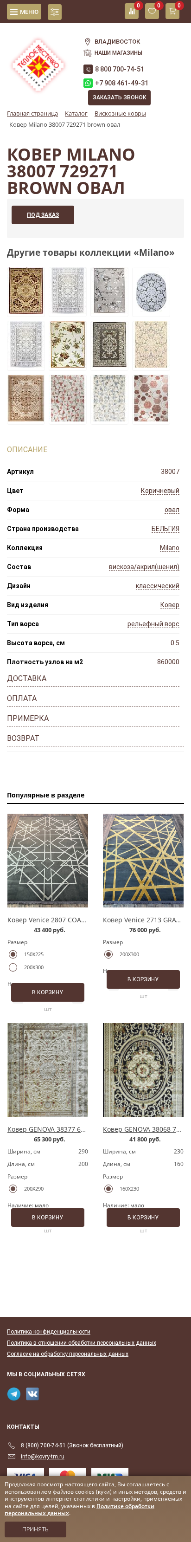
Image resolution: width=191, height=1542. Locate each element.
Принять (35, 1529)
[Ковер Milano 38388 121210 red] (26, 311)
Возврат (23, 738)
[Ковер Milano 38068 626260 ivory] (26, 419)
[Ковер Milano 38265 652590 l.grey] (109, 311)
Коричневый (160, 490)
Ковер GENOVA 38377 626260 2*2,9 (62, 1129)
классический (157, 586)
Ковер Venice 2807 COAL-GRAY (55, 919)
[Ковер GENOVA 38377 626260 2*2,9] (47, 1070)
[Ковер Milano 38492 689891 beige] (151, 419)
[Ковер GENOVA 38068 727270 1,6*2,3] (143, 1070)
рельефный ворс (153, 624)
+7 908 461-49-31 (121, 83)
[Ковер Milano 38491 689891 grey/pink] (67, 419)
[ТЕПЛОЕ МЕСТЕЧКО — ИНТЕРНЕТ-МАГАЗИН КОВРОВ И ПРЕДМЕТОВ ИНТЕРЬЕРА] (38, 60)
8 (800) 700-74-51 (43, 1445)
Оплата (22, 698)
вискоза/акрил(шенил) (144, 566)
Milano (169, 547)
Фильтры (55, 12)
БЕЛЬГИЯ (165, 528)
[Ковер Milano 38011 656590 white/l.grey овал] (151, 311)
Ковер (169, 605)
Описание (27, 449)
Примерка (28, 718)
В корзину (47, 992)
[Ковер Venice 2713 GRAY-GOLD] (143, 860)
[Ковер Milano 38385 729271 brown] (109, 365)
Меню (29, 11)
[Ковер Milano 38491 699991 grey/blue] (109, 419)
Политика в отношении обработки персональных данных (81, 1343)
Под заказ (43, 215)
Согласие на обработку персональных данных (67, 1354)
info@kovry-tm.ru (42, 1456)
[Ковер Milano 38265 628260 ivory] (67, 365)
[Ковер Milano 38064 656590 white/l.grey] (67, 311)
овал (172, 509)
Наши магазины (118, 53)
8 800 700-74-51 (119, 69)
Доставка (26, 678)
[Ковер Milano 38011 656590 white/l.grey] (151, 365)
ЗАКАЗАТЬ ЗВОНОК (119, 97)
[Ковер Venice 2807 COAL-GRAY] (47, 860)
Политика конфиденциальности (48, 1331)
